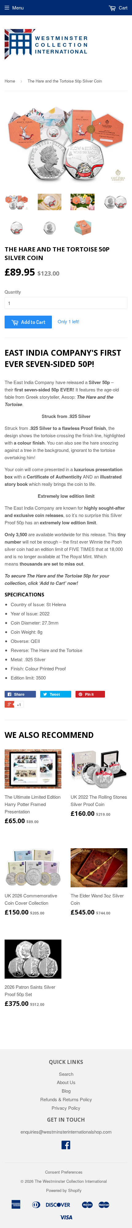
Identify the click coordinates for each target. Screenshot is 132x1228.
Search (66, 1074)
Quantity (13, 292)
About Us (66, 1082)
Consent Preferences (64, 1172)
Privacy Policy (66, 1108)
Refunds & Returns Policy (66, 1099)
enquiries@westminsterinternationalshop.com (66, 1131)
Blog (66, 1090)
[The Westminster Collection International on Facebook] (66, 1146)
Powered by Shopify (64, 1190)
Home (10, 81)
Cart (122, 7)
